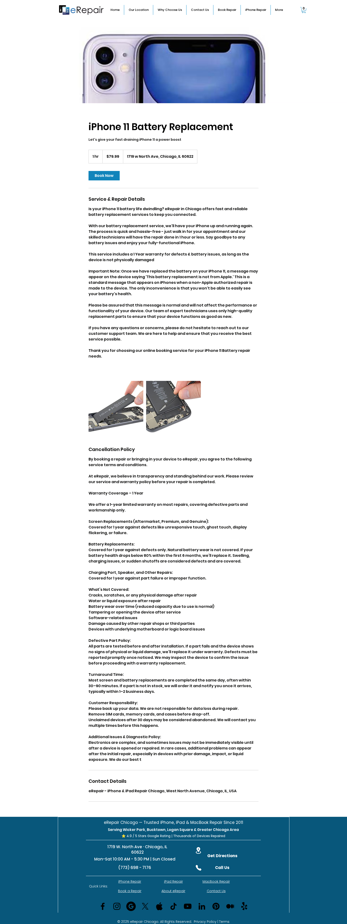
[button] (303, 10)
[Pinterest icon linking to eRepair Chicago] (216, 906)
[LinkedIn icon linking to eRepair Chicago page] (202, 906)
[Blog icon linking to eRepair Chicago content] (230, 906)
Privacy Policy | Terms (211, 921)
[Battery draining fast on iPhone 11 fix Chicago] (116, 408)
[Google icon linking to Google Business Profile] (131, 906)
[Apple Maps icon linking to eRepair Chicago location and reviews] (159, 906)
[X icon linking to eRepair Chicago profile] (145, 906)
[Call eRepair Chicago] (198, 868)
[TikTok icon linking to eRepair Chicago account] (173, 906)
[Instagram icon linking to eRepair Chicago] (117, 906)
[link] (104, 175)
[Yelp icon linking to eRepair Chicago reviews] (244, 906)
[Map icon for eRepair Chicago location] (198, 850)
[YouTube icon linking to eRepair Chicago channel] (187, 906)
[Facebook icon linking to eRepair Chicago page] (102, 906)
